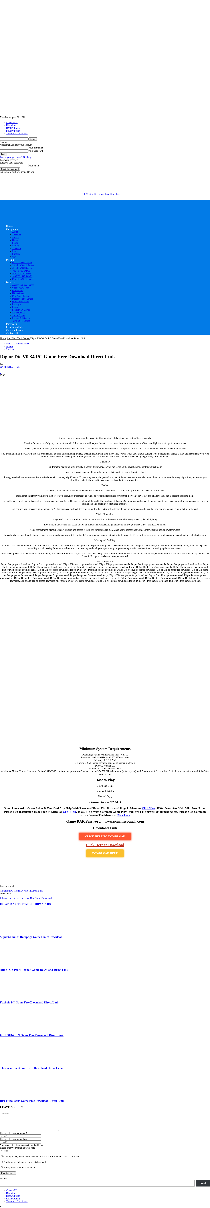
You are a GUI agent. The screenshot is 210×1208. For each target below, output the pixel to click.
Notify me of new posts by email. (20, 1167)
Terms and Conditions (17, 133)
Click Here (148, 808)
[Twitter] (16, 872)
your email (33, 165)
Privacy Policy (13, 130)
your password (35, 151)
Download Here (105, 853)
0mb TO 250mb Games (22, 262)
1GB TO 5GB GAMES (21, 270)
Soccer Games (18, 315)
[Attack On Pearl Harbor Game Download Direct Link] (17, 963)
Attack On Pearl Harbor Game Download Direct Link (34, 969)
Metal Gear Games (20, 301)
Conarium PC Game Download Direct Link (21, 890)
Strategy (16, 254)
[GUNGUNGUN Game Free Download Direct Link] (17, 1029)
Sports (15, 251)
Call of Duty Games (20, 287)
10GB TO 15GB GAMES (22, 276)
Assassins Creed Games (23, 285)
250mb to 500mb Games (23, 265)
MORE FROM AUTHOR (39, 904)
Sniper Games (18, 312)
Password (11, 323)
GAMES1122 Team (10, 367)
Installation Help (14, 326)
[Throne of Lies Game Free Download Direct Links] (17, 1062)
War (14, 256)
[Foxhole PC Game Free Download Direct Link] (17, 996)
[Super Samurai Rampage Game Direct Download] (17, 931)
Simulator (16, 248)
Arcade (15, 237)
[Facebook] (5, 872)
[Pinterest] (27, 872)
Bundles (10, 282)
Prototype (16, 304)
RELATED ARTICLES (12, 904)
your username (35, 147)
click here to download (105, 836)
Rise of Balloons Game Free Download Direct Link (32, 1100)
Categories (12, 228)
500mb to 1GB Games (22, 268)
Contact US (12, 122)
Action (15, 231)
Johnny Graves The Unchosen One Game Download (26, 898)
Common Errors (14, 330)
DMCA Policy (13, 128)
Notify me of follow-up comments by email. (25, 1162)
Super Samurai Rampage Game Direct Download (31, 937)
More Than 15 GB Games (23, 279)
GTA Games (17, 290)
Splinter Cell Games (21, 318)
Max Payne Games (20, 296)
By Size (10, 259)
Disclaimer (11, 125)
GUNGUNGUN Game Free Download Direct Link (31, 1035)
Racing (15, 243)
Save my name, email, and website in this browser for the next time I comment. (41, 1156)
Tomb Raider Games (21, 321)
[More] (49, 871)
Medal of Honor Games (22, 298)
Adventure (16, 234)
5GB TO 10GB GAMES (21, 273)
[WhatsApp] (38, 872)
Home (9, 225)
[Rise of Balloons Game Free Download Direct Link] (17, 1095)
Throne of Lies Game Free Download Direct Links (31, 1068)
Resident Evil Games (21, 309)
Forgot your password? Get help (15, 157)
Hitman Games (19, 293)
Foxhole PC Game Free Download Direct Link (29, 1002)
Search (3, 1178)
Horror (15, 240)
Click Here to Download (105, 845)
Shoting (15, 245)
